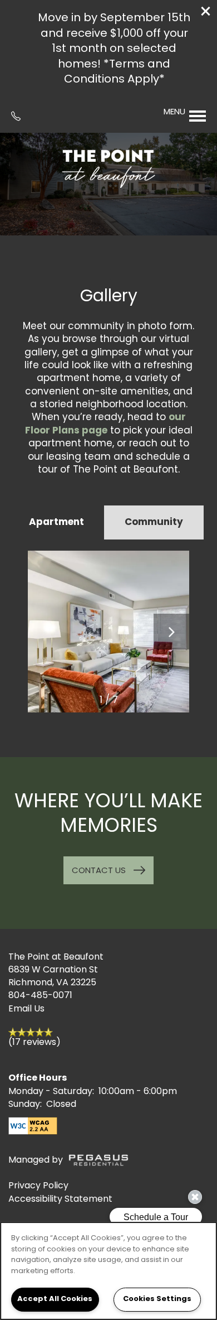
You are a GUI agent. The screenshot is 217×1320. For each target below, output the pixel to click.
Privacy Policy (38, 1186)
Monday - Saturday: (51, 1091)
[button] (205, 11)
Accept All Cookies (54, 1299)
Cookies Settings (157, 1299)
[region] (108, 1271)
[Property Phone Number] (20, 116)
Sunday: (25, 1104)
